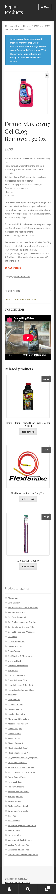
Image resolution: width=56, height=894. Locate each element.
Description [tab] (12, 291)
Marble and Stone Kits (18, 719)
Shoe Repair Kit (15, 796)
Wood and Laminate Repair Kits (23, 854)
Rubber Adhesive (16, 786)
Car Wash (12, 636)
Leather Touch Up (16, 714)
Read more (28, 431)
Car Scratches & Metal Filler (21, 627)
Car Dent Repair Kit (17, 617)
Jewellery (12, 694)
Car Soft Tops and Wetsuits (21, 632)
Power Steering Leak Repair (21, 767)
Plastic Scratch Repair (18, 748)
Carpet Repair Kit (16, 641)
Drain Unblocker (23, 26)
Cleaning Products (17, 646)
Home (10, 26)
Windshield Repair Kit (18, 849)
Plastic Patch (14, 738)
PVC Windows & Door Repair (22, 772)
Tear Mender (14, 820)
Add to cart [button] (28, 499)
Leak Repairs (14, 699)
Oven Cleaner (14, 733)
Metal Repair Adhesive (18, 723)
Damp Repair (14, 651)
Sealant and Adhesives (18, 791)
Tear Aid (12, 816)
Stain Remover (15, 801)
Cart (43, 887)
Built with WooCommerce (17, 882)
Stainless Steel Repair (18, 806)
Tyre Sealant (14, 830)
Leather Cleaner (15, 704)
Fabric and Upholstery (18, 665)
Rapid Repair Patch (17, 777)
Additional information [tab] (20, 299)
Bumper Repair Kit (16, 612)
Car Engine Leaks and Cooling (22, 622)
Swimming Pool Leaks (18, 811)
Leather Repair (15, 709)
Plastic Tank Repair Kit (19, 753)
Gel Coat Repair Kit (17, 675)
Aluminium (13, 598)
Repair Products (14, 9)
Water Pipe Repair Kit (18, 845)
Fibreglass (13, 670)
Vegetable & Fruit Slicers (20, 840)
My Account (9, 889)
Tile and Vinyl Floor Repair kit (22, 825)
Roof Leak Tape (15, 782)
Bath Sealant (14, 602)
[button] (47, 75)
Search (28, 889)
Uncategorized (15, 835)
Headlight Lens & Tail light (20, 685)
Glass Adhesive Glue (17, 680)
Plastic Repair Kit (16, 743)
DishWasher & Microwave (20, 656)
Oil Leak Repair (15, 728)
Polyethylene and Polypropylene (23, 757)
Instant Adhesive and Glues (21, 690)
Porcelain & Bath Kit (17, 762)
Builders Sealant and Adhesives (23, 607)
